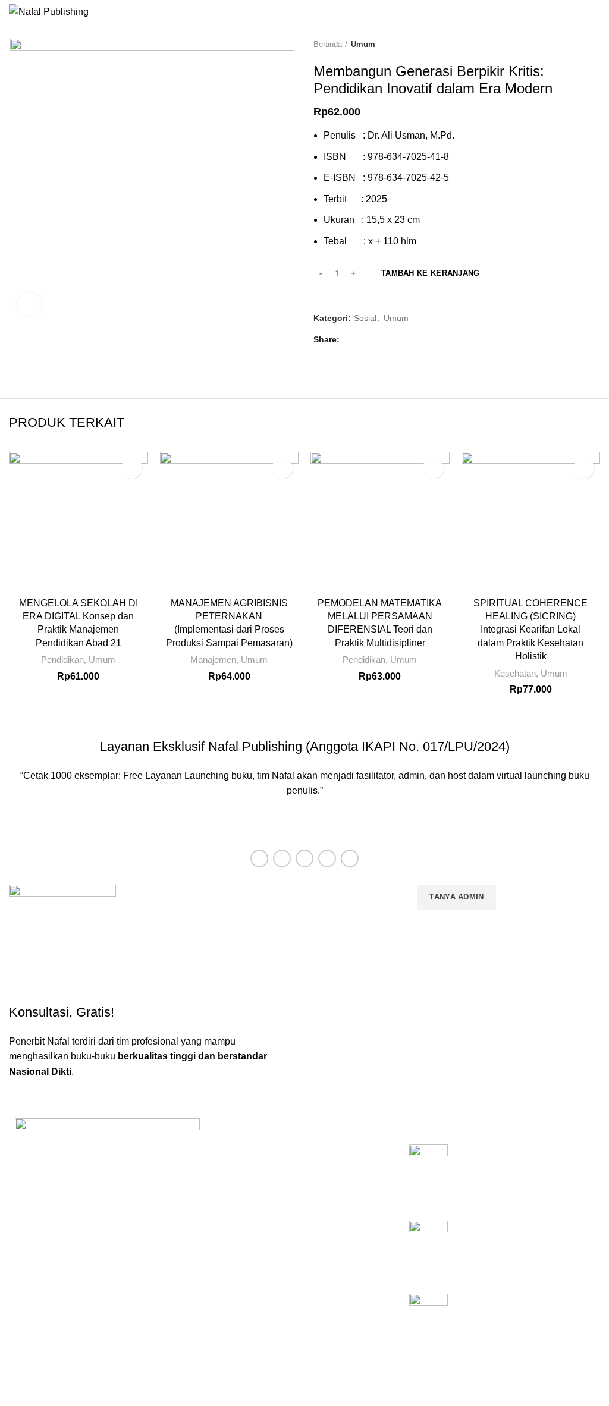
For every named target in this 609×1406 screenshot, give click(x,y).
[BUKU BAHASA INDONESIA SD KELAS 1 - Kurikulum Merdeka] (428, 1173)
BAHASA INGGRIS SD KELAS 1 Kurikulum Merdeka (522, 1306)
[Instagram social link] (304, 858)
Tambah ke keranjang (430, 273)
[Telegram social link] (406, 339)
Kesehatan (515, 673)
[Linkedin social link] (393, 339)
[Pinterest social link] (379, 339)
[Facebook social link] (352, 339)
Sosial (365, 318)
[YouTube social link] (327, 858)
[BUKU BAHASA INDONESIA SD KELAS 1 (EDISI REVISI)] (428, 1248)
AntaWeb (208, 1381)
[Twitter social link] (365, 339)
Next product (594, 45)
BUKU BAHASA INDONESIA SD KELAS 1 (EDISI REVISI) (518, 1233)
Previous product (570, 45)
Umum (363, 44)
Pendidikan (62, 660)
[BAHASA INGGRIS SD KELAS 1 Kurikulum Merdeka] (428, 1321)
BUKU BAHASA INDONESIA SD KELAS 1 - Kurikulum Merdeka (518, 1164)
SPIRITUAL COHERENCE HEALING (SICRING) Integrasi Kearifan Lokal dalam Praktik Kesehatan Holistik (530, 630)
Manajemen (213, 660)
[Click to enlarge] (30, 304)
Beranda (327, 44)
